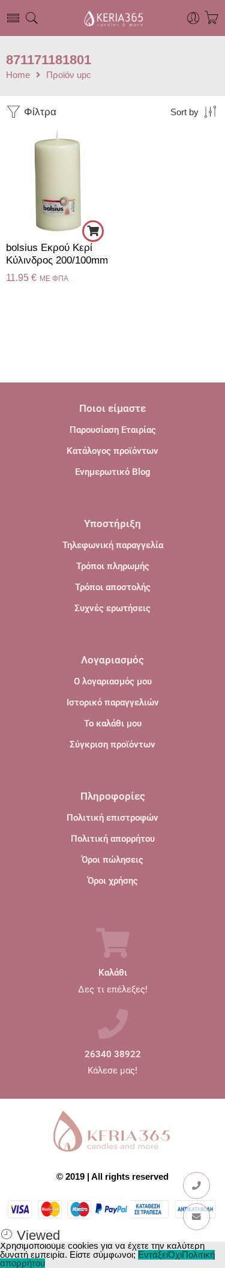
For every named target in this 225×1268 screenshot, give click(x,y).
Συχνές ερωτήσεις (112, 608)
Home (18, 75)
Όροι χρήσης (113, 880)
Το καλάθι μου (113, 723)
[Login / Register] (193, 18)
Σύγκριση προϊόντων (112, 744)
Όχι (175, 1255)
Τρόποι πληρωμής (112, 566)
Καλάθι (112, 973)
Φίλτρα (38, 112)
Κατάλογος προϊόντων (112, 450)
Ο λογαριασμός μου (113, 681)
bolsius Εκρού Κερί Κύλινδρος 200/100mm (57, 254)
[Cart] (211, 18)
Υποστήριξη (112, 524)
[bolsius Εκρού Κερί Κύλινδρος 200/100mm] (58, 180)
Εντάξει (153, 1255)
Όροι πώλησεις (112, 859)
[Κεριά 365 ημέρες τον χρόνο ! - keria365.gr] (112, 18)
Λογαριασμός (112, 660)
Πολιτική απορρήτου (113, 838)
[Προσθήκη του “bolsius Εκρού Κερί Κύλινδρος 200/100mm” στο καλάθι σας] (93, 231)
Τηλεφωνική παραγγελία (112, 545)
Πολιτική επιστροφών (112, 817)
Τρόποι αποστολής (113, 587)
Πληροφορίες (112, 796)
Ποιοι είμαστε (112, 408)
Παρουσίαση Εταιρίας (113, 429)
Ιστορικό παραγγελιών (113, 702)
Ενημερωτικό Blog (113, 471)
